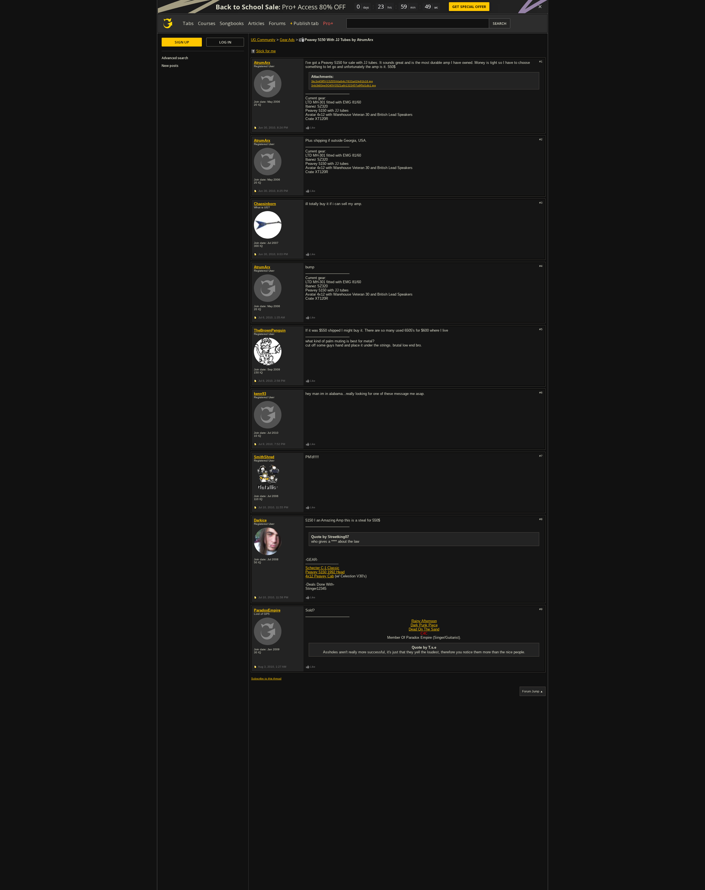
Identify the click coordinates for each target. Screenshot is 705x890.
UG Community (263, 40)
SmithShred (264, 457)
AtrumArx (262, 63)
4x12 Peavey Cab (319, 576)
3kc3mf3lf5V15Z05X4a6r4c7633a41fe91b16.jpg (342, 81)
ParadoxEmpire (267, 610)
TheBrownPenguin (270, 330)
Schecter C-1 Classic (322, 568)
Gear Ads (287, 40)
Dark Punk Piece (424, 625)
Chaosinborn (265, 204)
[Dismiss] (540, 6)
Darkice (260, 520)
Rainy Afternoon (424, 621)
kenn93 (260, 394)
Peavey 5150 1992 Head (325, 572)
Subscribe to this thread (266, 678)
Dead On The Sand (424, 629)
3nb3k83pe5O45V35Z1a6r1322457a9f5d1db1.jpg (343, 85)
